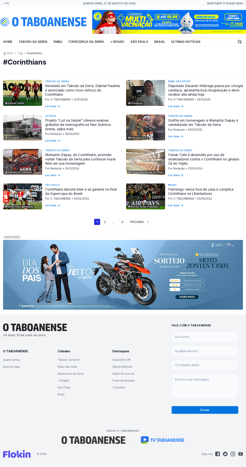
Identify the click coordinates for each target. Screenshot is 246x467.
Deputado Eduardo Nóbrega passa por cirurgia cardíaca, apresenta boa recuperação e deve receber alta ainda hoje (205, 90)
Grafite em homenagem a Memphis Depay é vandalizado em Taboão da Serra (203, 122)
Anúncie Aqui (11, 366)
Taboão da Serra (32, 42)
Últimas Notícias (185, 42)
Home (7, 42)
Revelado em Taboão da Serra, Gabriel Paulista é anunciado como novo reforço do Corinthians (82, 90)
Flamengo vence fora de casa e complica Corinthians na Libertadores (201, 191)
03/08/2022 (204, 198)
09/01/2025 (195, 129)
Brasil (159, 42)
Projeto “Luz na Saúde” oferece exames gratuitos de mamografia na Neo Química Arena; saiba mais (78, 124)
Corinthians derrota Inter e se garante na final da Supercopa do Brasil (81, 191)
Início (10, 53)
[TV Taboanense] (162, 440)
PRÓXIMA (137, 222)
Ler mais (51, 106)
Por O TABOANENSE (58, 99)
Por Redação (54, 133)
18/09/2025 (72, 133)
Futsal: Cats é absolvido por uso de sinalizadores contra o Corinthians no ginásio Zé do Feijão (203, 159)
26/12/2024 (72, 168)
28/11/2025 (203, 99)
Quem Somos (11, 359)
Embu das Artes (179, 81)
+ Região (117, 42)
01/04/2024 (195, 168)
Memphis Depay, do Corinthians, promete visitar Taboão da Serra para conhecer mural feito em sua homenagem (80, 159)
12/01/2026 (81, 99)
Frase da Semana (123, 380)
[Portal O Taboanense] (93, 440)
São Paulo (139, 42)
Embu (58, 42)
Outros (50, 115)
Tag (19, 53)
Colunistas (118, 387)
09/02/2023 (81, 198)
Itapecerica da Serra (86, 42)
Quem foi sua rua (123, 373)
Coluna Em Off (121, 359)
